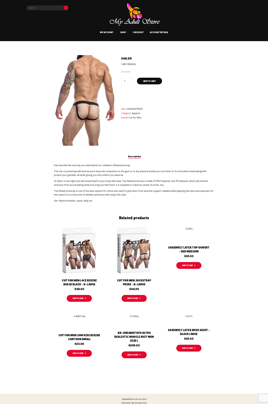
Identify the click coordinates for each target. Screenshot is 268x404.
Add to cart (149, 81)
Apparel (136, 113)
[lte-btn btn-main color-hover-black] (79, 298)
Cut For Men (135, 117)
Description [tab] (134, 156)
